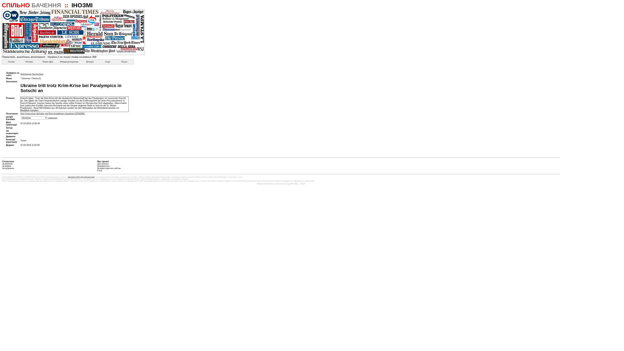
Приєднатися (103, 166)
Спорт (107, 62)
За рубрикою (8, 168)
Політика (29, 62)
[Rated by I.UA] (552, 162)
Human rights (48, 62)
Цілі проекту (103, 164)
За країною (7, 164)
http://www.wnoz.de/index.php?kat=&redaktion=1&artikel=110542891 (52, 113)
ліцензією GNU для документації (81, 177)
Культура (89, 62)
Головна (11, 62)
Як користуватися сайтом (109, 168)
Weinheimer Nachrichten (31, 74)
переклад (52, 118)
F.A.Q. (99, 170)
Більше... (124, 62)
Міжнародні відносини (69, 62)
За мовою (6, 166)
